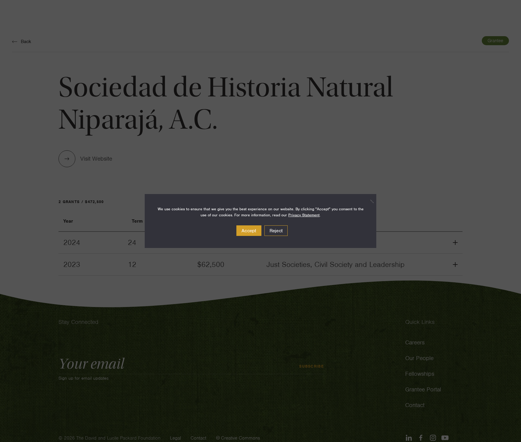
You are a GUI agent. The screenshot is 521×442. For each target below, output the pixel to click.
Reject (276, 231)
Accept (249, 231)
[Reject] (369, 201)
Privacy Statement (304, 215)
